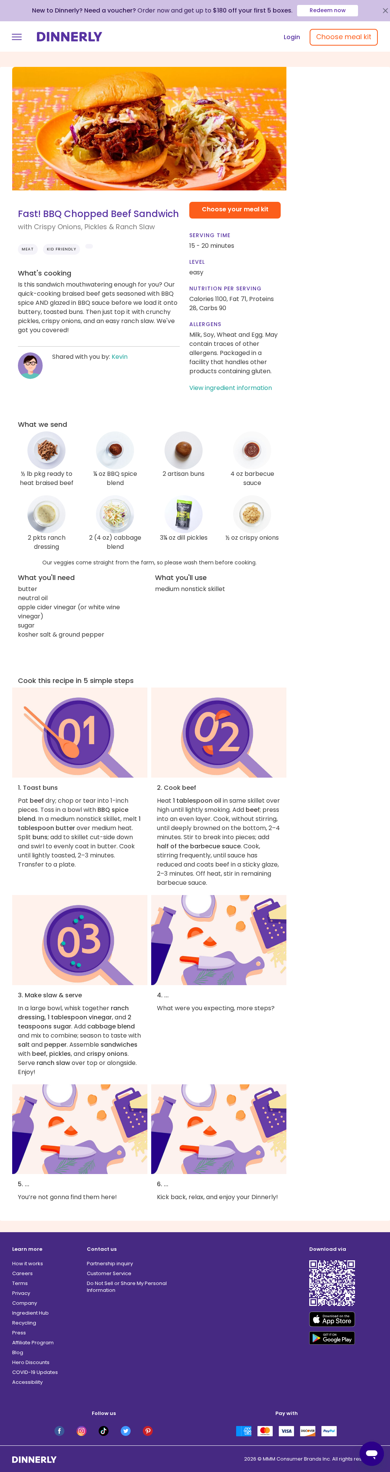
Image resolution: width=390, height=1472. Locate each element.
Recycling (24, 1322)
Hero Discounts (31, 1362)
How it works (27, 1263)
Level (197, 262)
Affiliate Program (33, 1342)
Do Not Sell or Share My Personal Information (127, 1287)
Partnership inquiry (110, 1263)
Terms (20, 1283)
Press (19, 1332)
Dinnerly (69, 36)
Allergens (205, 324)
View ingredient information (230, 387)
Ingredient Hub (30, 1313)
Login (292, 37)
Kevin (120, 356)
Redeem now (328, 10)
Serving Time (209, 235)
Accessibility (27, 1382)
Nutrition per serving (225, 288)
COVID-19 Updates (35, 1372)
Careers (22, 1273)
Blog (17, 1352)
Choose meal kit (343, 36)
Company (24, 1303)
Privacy (21, 1293)
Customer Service (109, 1273)
